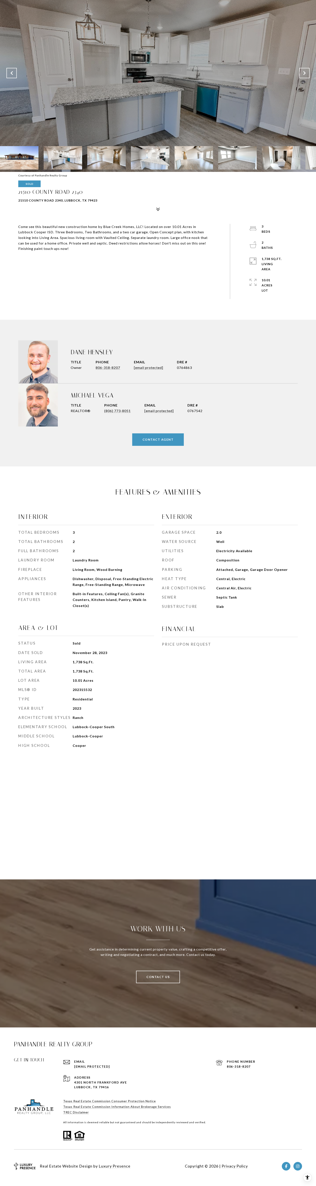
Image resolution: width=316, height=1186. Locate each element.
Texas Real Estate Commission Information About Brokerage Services (117, 1106)
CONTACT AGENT (158, 439)
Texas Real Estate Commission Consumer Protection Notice (109, 1101)
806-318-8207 (108, 367)
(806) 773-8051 (117, 411)
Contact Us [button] (158, 977)
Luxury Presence (114, 1166)
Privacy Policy (235, 1166)
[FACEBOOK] (286, 1166)
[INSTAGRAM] (297, 1166)
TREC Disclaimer (76, 1112)
